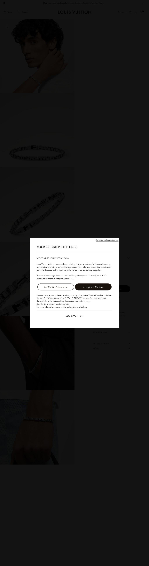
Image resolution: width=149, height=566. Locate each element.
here (85, 306)
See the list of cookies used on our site (53, 304)
